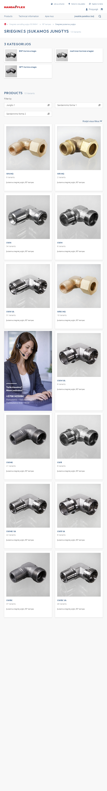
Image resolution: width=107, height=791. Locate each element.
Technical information (29, 16)
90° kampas (46, 24)
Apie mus (49, 16)
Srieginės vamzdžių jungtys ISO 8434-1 (23, 24)
